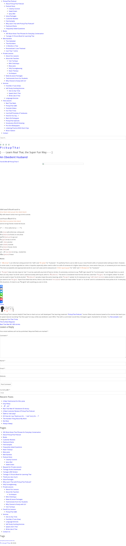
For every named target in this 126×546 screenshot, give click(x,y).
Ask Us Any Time (14, 91)
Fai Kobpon (12, 73)
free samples (114, 317)
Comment (4, 335)
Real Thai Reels (11, 103)
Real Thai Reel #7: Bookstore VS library (16, 409)
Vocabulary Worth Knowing (15, 123)
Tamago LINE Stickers (10, 472)
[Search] (1, 142)
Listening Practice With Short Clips (17, 128)
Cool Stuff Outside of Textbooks (16, 113)
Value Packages (11, 16)
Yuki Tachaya (13, 61)
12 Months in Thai (12, 46)
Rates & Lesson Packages (14, 76)
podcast (10, 540)
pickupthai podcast (4, 540)
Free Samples (10, 21)
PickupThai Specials (12, 121)
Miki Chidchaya (14, 63)
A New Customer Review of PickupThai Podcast (19, 411)
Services (5, 83)
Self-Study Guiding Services (15, 88)
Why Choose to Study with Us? (16, 81)
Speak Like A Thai (15, 93)
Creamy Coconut (14, 9)
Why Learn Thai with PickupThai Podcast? (20, 24)
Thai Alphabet (11, 41)
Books (5, 31)
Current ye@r (5, 390)
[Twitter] (63, 291)
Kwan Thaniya (13, 71)
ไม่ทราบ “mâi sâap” (9, 414)
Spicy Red (12, 14)
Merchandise (7, 39)
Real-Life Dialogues (12, 118)
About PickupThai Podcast (15, 4)
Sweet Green (13, 11)
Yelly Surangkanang (15, 68)
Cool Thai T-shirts (12, 51)
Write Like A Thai (14, 96)
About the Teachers (12, 58)
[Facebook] (63, 286)
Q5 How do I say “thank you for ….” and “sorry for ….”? (21, 416)
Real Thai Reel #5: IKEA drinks (10, 324)
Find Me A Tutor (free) (13, 86)
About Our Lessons (12, 56)
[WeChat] (63, 296)
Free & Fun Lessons (9, 509)
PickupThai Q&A (11, 106)
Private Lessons (8, 53)
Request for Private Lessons (12, 467)
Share (2, 304)
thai (13, 540)
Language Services (12, 98)
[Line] (63, 294)
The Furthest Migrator (7, 322)
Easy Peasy (6, 404)
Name (2, 361)
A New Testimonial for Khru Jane (14, 401)
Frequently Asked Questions (15, 29)
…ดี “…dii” (6, 406)
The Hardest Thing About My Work (15, 419)
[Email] (63, 289)
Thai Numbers (11, 43)
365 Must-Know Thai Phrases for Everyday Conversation (25, 34)
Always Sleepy (8, 423)
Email (2, 368)
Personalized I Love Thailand (15, 48)
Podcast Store (10, 6)
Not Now (6, 421)
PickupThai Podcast (9, 1)
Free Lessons (7, 101)
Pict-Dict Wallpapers (13, 126)
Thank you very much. (10, 477)
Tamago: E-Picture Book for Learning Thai (20, 36)
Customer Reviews (12, 19)
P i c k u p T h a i (10, 147)
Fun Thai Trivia (11, 111)
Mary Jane (12, 66)
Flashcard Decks (11, 26)
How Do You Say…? (12, 116)
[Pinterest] (63, 299)
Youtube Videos (11, 108)
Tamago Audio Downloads (12, 469)
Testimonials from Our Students (17, 78)
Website (2, 376)
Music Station (10, 131)
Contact (5, 133)
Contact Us (6, 532)
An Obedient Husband (14, 157)
